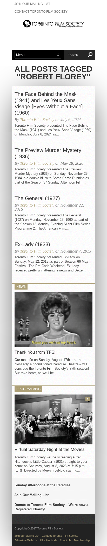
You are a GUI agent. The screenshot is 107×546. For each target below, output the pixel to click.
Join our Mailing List (32, 4)
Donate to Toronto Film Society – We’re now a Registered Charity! (51, 507)
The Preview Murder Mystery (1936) (48, 153)
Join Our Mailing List (32, 495)
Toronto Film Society (37, 119)
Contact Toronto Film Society (41, 11)
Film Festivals (48, 540)
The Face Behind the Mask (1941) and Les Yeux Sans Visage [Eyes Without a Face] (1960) (49, 103)
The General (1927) (37, 198)
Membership (82, 540)
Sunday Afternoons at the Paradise (42, 485)
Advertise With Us (26, 540)
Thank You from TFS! (35, 352)
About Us (65, 540)
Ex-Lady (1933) (32, 244)
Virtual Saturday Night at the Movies (50, 449)
